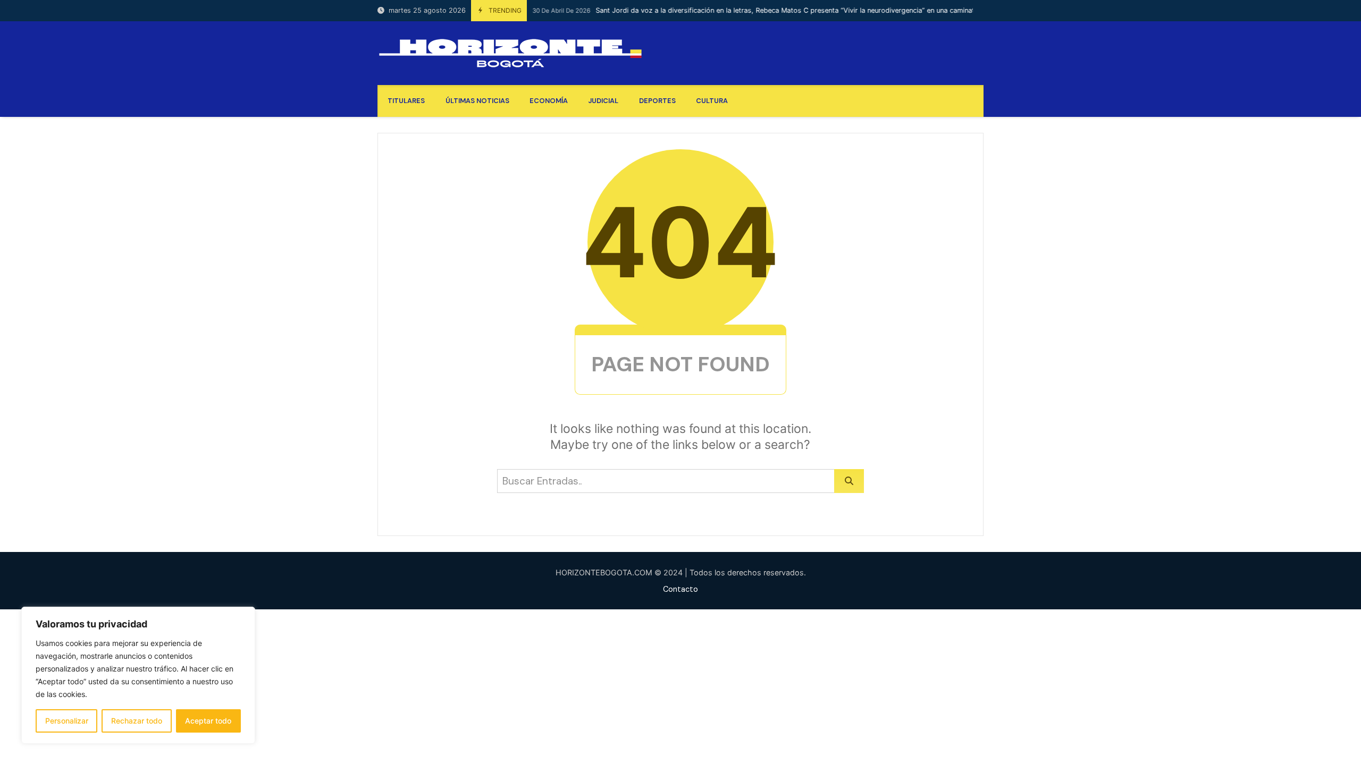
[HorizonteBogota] (510, 53)
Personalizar (66, 720)
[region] (138, 675)
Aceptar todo (208, 720)
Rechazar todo (136, 720)
